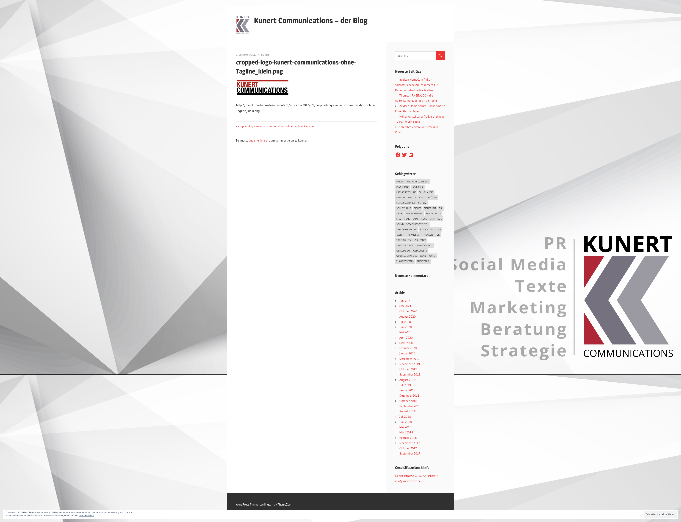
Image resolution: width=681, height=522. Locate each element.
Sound (400, 224)
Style (438, 229)
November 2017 (409, 443)
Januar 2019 (407, 390)
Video (423, 240)
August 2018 (407, 411)
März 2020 (406, 343)
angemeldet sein (259, 140)
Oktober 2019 (408, 369)
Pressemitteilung (406, 192)
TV (409, 240)
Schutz (422, 202)
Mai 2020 (405, 332)
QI (420, 192)
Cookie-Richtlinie (86, 515)
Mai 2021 (405, 306)
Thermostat (413, 234)
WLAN (423, 255)
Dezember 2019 (409, 358)
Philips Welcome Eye (417, 181)
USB (416, 240)
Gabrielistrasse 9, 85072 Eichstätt (416, 476)
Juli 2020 (405, 322)
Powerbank (402, 186)
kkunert (265, 54)
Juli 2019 (405, 385)
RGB (421, 197)
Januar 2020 (407, 353)
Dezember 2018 (409, 395)
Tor (438, 234)
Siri (440, 208)
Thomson (428, 234)
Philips (400, 181)
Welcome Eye (403, 250)
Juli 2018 (405, 416)
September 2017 (409, 453)
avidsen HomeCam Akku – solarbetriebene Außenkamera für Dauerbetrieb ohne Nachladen (416, 85)
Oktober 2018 (408, 401)
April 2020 (406, 337)
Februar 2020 (408, 348)
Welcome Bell (425, 245)
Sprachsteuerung (406, 229)
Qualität (428, 192)
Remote (412, 197)
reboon (400, 197)
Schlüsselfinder (406, 202)
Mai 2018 (405, 427)
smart (399, 213)
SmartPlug (436, 218)
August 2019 (407, 380)
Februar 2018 (408, 437)
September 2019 (409, 374)
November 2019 (409, 364)
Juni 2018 (405, 422)
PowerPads (418, 186)
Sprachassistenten (417, 224)
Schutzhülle (403, 208)
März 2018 (406, 432)
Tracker (401, 240)
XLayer (432, 255)
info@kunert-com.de (408, 481)
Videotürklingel (405, 245)
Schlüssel (431, 197)
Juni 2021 (405, 301)
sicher (417, 208)
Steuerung (426, 229)
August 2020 (407, 316)
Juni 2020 (405, 327)
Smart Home (403, 218)
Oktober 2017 (408, 448)
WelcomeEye (420, 250)
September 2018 (409, 406)
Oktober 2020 (408, 311)
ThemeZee (284, 504)
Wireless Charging (406, 255)
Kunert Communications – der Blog (310, 20)
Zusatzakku (423, 261)
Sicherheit (430, 208)
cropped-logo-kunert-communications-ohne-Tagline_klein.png (276, 126)
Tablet (400, 234)
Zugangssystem (405, 261)
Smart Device (433, 213)
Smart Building (414, 213)
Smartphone (420, 218)
